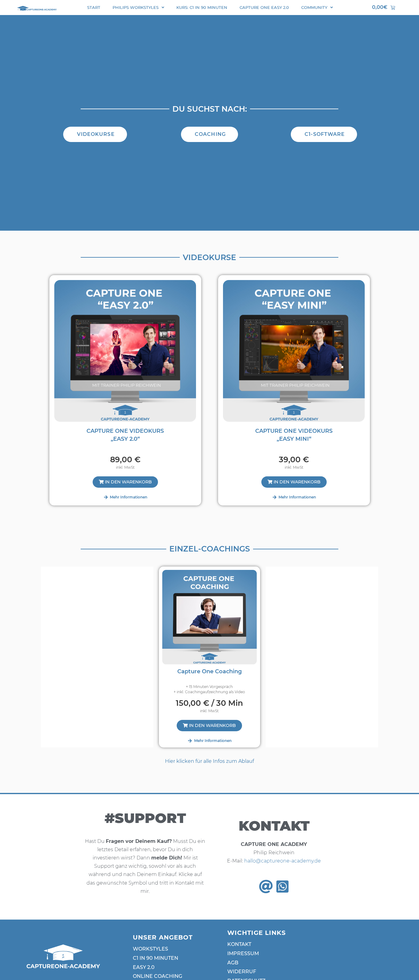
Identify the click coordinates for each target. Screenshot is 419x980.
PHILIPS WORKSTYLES (136, 7)
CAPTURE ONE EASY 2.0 (264, 7)
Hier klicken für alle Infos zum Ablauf (209, 761)
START (93, 7)
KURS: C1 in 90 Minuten (201, 7)
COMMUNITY (314, 7)
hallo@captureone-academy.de (282, 861)
